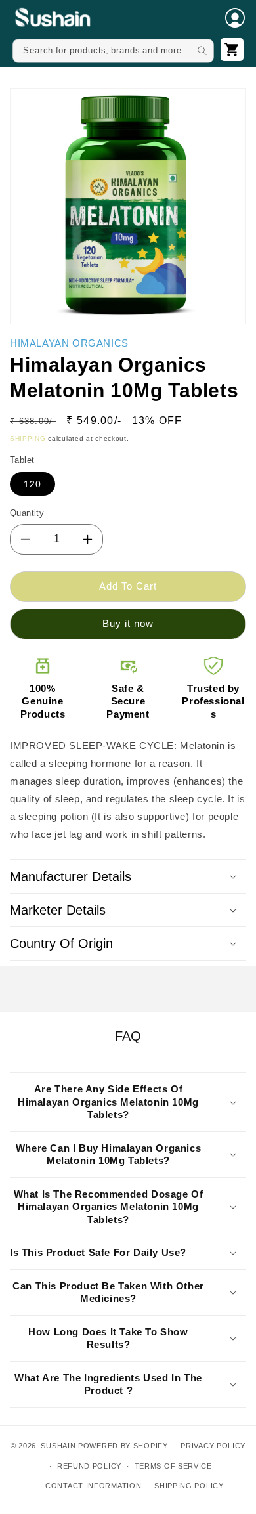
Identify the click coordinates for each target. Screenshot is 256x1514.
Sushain (58, 1446)
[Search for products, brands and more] (201, 50)
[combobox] (112, 50)
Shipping (28, 438)
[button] (235, 17)
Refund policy (89, 1466)
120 (32, 484)
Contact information (93, 1486)
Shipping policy (189, 1486)
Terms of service (173, 1466)
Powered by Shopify (123, 1446)
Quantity (27, 513)
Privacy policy (213, 1446)
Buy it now (128, 623)
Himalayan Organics (69, 343)
